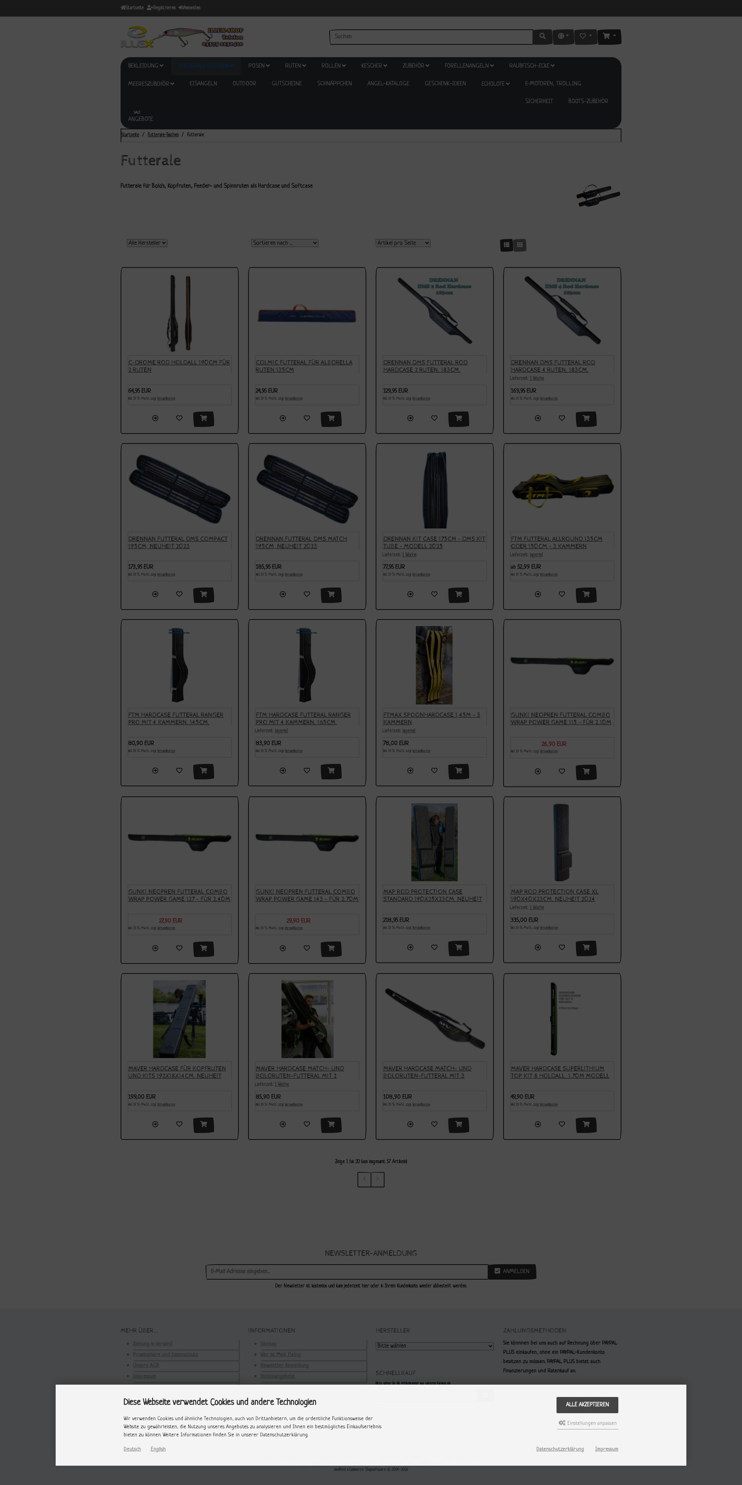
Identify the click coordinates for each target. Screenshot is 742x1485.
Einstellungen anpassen (591, 1423)
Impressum (606, 1449)
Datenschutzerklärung (560, 1449)
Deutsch (132, 1449)
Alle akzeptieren (587, 1405)
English (158, 1449)
